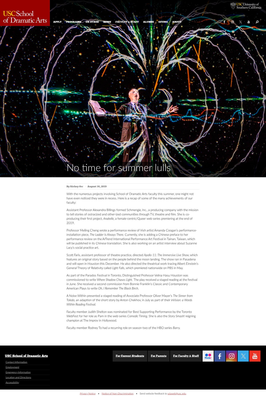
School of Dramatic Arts (25, 13)
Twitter (241, 21)
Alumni (148, 21)
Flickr (208, 356)
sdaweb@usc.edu (177, 393)
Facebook (224, 21)
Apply (57, 21)
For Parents (158, 356)
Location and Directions (18, 377)
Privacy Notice (87, 393)
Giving (163, 21)
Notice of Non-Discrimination (117, 393)
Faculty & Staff (127, 21)
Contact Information (16, 362)
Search (257, 21)
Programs (73, 21)
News (107, 21)
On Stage (92, 21)
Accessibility (12, 382)
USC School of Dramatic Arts (26, 356)
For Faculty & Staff (186, 356)
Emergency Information (18, 372)
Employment (12, 367)
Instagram (233, 21)
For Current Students (130, 356)
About (176, 21)
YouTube (249, 21)
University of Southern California (246, 6)
